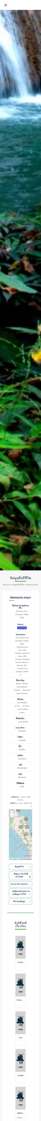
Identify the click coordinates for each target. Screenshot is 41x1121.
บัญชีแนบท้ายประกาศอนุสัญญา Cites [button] (21, 892)
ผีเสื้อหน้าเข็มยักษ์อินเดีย (20, 1113)
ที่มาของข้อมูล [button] (19, 901)
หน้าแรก (6, 585)
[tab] (20, 867)
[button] (26, 819)
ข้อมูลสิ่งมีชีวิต (18, 585)
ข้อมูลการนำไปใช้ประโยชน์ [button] (21, 875)
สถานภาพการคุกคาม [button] (19, 884)
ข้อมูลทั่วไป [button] (19, 867)
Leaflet (14, 859)
